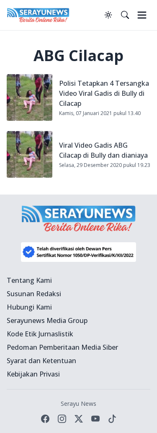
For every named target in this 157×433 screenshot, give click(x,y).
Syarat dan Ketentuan (41, 360)
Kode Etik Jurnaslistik (40, 333)
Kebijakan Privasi (33, 374)
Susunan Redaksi (34, 293)
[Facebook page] (45, 419)
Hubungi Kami (29, 307)
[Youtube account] (95, 419)
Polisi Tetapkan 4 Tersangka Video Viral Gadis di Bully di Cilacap (104, 93)
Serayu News (78, 403)
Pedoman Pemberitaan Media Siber (62, 347)
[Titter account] (79, 419)
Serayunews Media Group (47, 320)
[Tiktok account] (112, 419)
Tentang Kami (29, 280)
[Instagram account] (62, 419)
